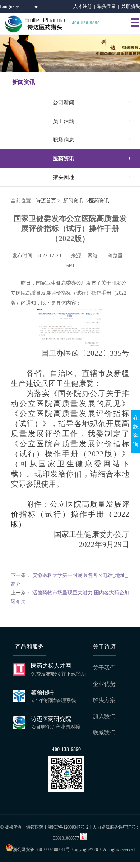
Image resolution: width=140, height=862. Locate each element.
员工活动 (92, 121)
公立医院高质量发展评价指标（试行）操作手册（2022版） (70, 514)
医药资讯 (92, 158)
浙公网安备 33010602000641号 (41, 849)
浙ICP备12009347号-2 (68, 827)
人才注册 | (85, 6)
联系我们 (104, 732)
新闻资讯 (73, 200)
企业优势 (104, 684)
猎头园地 (92, 177)
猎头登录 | (109, 6)
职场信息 (92, 140)
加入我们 (104, 716)
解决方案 (104, 700)
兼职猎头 (130, 6)
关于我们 (104, 668)
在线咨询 (136, 431)
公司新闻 (92, 102)
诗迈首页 (46, 200)
